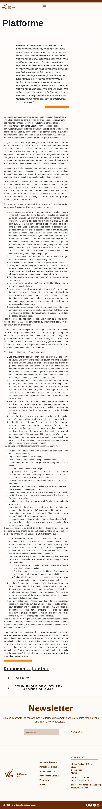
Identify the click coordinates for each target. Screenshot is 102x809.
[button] (44, 6)
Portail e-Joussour (48, 767)
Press (42, 785)
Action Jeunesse (47, 771)
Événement (44, 780)
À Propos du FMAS (48, 762)
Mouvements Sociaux (49, 776)
